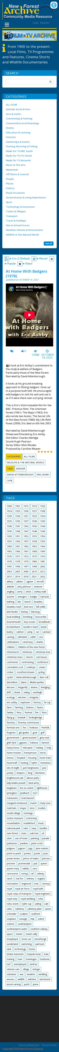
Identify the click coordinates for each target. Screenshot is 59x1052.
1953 (34, 536)
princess (46, 858)
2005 (17, 571)
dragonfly (23, 687)
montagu (28, 813)
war (21, 974)
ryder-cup (26, 903)
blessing (35, 611)
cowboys (31, 667)
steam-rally (31, 933)
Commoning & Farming (19, 118)
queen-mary (13, 868)
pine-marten (42, 848)
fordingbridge (35, 717)
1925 (17, 511)
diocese (11, 687)
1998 (34, 566)
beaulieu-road (14, 606)
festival (28, 712)
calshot (20, 631)
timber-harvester (15, 954)
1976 (9, 561)
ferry (19, 712)
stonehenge (40, 938)
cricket (10, 672)
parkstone (12, 843)
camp (30, 631)
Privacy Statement (29, 1045)
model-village (13, 813)
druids (17, 692)
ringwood (26, 883)
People (10, 178)
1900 (9, 506)
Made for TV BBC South (19, 151)
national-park (13, 828)
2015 (9, 576)
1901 (17, 506)
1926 (25, 511)
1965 (9, 551)
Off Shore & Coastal (17, 174)
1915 (25, 506)
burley (10, 631)
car (37, 631)
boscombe (41, 616)
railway (40, 873)
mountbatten (13, 823)
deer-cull (44, 677)
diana (23, 682)
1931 (25, 516)
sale (46, 903)
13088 (35, 354)
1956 (17, 541)
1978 (9, 480)
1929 (9, 516)
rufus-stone (13, 903)
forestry (11, 722)
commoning (27, 662)
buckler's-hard (30, 626)
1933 (34, 516)
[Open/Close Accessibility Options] (54, 5)
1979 (25, 561)
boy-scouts (29, 621)
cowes (42, 667)
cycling (41, 672)
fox (24, 727)
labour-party (33, 777)
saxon (48, 908)
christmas (27, 652)
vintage (36, 969)
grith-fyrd (11, 742)
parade (45, 838)
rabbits (25, 868)
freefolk (45, 727)
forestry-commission (28, 722)
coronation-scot (15, 667)
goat (35, 732)
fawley (10, 712)
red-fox (19, 878)
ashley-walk (40, 591)
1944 (42, 526)
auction (10, 596)
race (35, 868)
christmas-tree (43, 652)
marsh (33, 803)
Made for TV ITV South (19, 155)
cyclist (10, 677)
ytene (35, 984)
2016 (17, 576)
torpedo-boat (34, 954)
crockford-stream (25, 672)
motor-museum (15, 818)
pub (35, 863)
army (19, 591)
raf (32, 873)
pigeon (21, 848)
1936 (17, 521)
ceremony (27, 641)
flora (44, 712)
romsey (46, 883)
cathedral (22, 636)
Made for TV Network (18, 160)
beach (28, 601)
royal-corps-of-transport (19, 893)
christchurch (13, 652)
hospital (21, 757)
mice (32, 808)
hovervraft (12, 762)
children (11, 646)
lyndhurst (24, 792)
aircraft (40, 581)
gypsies (23, 742)
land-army (34, 782)
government (13, 737)
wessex (10, 979)
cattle (33, 636)
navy (33, 828)
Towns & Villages (16, 211)
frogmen (11, 732)
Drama (10, 127)
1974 (42, 556)
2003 (9, 571)
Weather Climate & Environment (24, 229)
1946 (17, 531)
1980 (34, 561)
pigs (30, 848)
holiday (39, 747)
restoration (12, 883)
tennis (32, 949)
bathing (10, 601)
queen (44, 863)
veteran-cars (13, 969)
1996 (17, 566)
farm (9, 707)
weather (31, 974)
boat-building (13, 616)
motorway (31, 818)
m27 (35, 792)
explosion (25, 702)
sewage (23, 918)
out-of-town (21, 838)
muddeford (29, 823)
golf (43, 732)
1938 (34, 521)
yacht (26, 984)
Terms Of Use (49, 1045)
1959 (42, 541)
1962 (25, 546)
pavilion (24, 843)
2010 (34, 571)
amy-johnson (24, 586)
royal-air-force (22, 888)
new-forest (12, 833)
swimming (26, 944)
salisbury (19, 908)
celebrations (13, 641)
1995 (9, 566)
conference (42, 662)
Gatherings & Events (18, 141)
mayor (23, 808)
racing (24, 873)
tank (9, 949)
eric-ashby (43, 474)
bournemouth (14, 621)
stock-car (26, 938)
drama (34, 687)
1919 (34, 506)
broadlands (44, 621)
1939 (42, 521)
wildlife (21, 979)
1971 (17, 556)
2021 (34, 576)
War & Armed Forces (17, 225)
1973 (34, 556)
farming (19, 707)
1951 (17, 536)
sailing (38, 903)
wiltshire (32, 979)
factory (37, 702)
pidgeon (11, 848)
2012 (42, 571)
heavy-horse (13, 747)
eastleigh (37, 692)
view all (48, 243)
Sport (9, 202)
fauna (40, 707)
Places (9, 183)
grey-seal (44, 737)
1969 (42, 551)
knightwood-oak (15, 777)
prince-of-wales (31, 858)
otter (9, 838)
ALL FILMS (11, 104)
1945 (9, 531)
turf (8, 964)
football (21, 717)
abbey (10, 581)
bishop (24, 611)
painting (35, 838)
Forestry (11, 137)
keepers (21, 772)
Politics (10, 188)
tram (20, 959)
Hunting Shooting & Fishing (22, 146)
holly (49, 747)
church (29, 657)
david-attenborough (20, 474)
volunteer (11, 974)
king (30, 772)
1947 (25, 531)
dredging (45, 687)
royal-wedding (28, 898)
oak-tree (34, 833)
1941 (17, 526)
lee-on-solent (27, 787)
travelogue (31, 959)
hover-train (45, 757)
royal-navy (12, 898)
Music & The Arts (15, 164)
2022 (42, 576)
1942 (25, 526)
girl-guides (24, 732)
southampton (25, 923)
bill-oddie (40, 606)
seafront (35, 913)
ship (32, 918)
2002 (42, 566)
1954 (42, 536)
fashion (30, 707)
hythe (34, 762)
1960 (9, 546)
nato (25, 828)
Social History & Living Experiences (26, 197)
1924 (9, 511)
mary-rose (45, 803)
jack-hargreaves (31, 767)
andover (38, 586)
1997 (25, 566)
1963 (34, 546)
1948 (34, 531)
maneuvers (12, 798)
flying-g (10, 717)
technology (20, 949)
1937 (25, 521)
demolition (12, 682)
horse (43, 752)
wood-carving (14, 984)
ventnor (33, 964)
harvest (45, 742)
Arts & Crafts (13, 113)
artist (28, 591)
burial (43, 626)
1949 (42, 531)
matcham (12, 808)
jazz (44, 767)
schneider (12, 913)
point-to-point (14, 853)
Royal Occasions (15, 192)
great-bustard (29, 737)
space (10, 933)
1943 (34, 526)
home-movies (14, 752)
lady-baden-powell (16, 782)
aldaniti (10, 586)
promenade (24, 863)
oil (43, 833)
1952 (25, 536)
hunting (24, 762)
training (10, 959)
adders (19, 581)
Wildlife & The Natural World (22, 234)
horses (10, 757)
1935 (9, 521)
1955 (9, 541)
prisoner (11, 863)
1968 (34, 551)
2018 (25, 576)
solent (41, 918)
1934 (42, 516)
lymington (12, 792)
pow (45, 853)
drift (9, 692)
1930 (17, 516)
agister (29, 581)
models (41, 808)
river (36, 883)
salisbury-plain (34, 908)
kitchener (40, 772)
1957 (25, 541)
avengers (22, 596)
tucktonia (44, 959)
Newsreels (12, 169)
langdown (12, 787)
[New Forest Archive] (29, 11)
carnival (46, 631)
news (24, 833)
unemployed (20, 964)
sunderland (12, 944)
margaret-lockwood (17, 803)
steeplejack (12, 938)
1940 (9, 526)
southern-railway (39, 928)
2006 (25, 571)
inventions (45, 762)
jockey (10, 772)
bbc (19, 601)
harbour (34, 742)
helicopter (28, 747)
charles (39, 641)
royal (9, 888)
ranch (9, 878)
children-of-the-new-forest (31, 646)
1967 (25, 551)
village (26, 969)
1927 (34, 511)
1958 (34, 541)
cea (41, 636)
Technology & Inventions (20, 206)
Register (45, 23)
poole (37, 853)
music (41, 823)
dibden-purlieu (37, 682)
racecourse (12, 873)
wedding (42, 974)
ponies (27, 853)
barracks (45, 596)
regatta (41, 878)
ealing (27, 692)
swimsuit (39, 944)
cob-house (41, 657)
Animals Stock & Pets (18, 109)
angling (10, 591)
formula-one (13, 727)
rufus (40, 898)
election (22, 697)
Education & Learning (18, 132)
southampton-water (17, 928)
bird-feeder (12, 611)
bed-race (28, 606)
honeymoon (30, 752)
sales (9, 908)
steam (19, 933)
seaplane (11, 918)
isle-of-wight (13, 767)
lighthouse (42, 787)
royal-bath (38, 888)
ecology (11, 697)
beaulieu (38, 601)
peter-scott (37, 843)
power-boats (13, 858)
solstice (10, 923)
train (46, 954)
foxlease (33, 727)
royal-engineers (43, 893)
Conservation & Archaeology (22, 123)
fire (37, 712)
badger (20, 468)
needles (43, 828)
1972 (25, 556)
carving (10, 636)
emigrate (34, 697)
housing (32, 757)
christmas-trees (15, 657)
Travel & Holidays (16, 220)
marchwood (27, 798)
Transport (12, 216)
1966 (17, 551)
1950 (9, 536)
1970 (9, 556)
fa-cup (47, 702)
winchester (45, 979)
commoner (12, 662)
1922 (42, 506)
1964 (42, 546)
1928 (42, 511)
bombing (27, 616)
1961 (17, 546)
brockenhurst (13, 626)
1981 (42, 561)
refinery (30, 878)
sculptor (24, 913)
